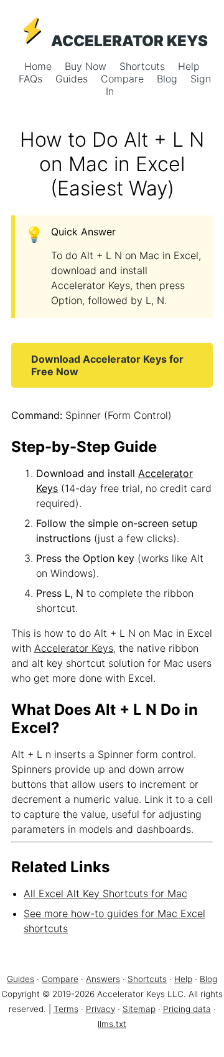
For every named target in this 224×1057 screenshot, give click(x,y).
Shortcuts (143, 66)
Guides (73, 78)
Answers (103, 979)
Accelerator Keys (73, 648)
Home (39, 66)
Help (189, 66)
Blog (168, 78)
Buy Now (87, 66)
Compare (124, 78)
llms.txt (112, 1024)
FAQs (32, 78)
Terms (66, 1009)
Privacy (100, 1009)
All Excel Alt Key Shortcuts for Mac (105, 893)
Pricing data (187, 1009)
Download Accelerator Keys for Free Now (107, 365)
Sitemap (139, 1009)
